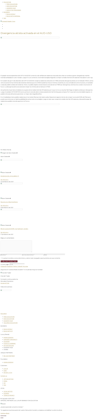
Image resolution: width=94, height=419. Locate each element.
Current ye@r (5, 264)
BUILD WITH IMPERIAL (13, 16)
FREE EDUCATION (11, 4)
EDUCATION (7, 2)
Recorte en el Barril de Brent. (9, 202)
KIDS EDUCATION (11, 6)
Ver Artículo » (5, 179)
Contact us (4, 376)
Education (4, 313)
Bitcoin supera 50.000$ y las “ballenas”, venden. (14, 229)
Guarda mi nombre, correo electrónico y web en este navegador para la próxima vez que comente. (31, 258)
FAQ (5, 18)
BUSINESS (7, 12)
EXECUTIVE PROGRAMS (13, 10)
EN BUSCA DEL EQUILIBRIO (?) (10, 176)
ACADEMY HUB (11, 8)
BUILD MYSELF (10, 14)
